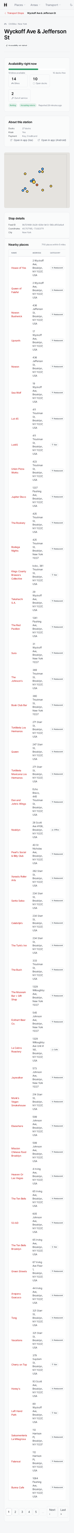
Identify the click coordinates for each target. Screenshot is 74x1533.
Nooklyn (15, 829)
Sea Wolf (16, 392)
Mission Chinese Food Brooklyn (18, 1152)
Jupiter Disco (18, 496)
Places (18, 5)
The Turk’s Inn (19, 945)
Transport (51, 5)
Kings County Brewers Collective (18, 575)
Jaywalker (17, 1077)
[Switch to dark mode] (71, 5)
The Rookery (18, 522)
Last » (63, 1512)
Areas (34, 5)
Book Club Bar (19, 705)
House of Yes (18, 267)
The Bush (16, 969)
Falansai (15, 1461)
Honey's (15, 1388)
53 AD (14, 1222)
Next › (52, 1512)
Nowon (15, 366)
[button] (34, 182)
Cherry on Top (19, 1364)
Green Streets (19, 1271)
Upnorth (15, 340)
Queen (15, 751)
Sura (14, 653)
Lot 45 (15, 418)
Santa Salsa (17, 900)
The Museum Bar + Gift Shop (18, 996)
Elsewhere (17, 1125)
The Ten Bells (18, 1198)
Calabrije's (17, 923)
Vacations (16, 1340)
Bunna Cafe (17, 1487)
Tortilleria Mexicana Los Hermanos (19, 774)
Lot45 (14, 444)
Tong (14, 1317)
